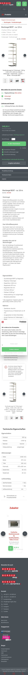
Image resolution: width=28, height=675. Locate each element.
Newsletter (4, 661)
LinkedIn (6, 604)
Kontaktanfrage (7, 599)
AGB (2, 653)
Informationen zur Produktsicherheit (11, 496)
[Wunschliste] (9, 516)
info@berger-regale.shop (10, 601)
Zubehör (4, 179)
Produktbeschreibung (7, 171)
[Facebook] (2, 609)
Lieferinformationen (6, 657)
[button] (3, 55)
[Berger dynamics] (11, 583)
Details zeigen (14, 343)
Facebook (6, 609)
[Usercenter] (24, 4)
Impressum (4, 651)
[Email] (2, 601)
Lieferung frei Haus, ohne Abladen (14, 106)
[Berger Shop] (11, 577)
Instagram (6, 606)
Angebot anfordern (14, 163)
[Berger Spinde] (11, 570)
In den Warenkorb (14, 144)
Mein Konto (4, 620)
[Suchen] (24, 9)
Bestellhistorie (5, 622)
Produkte (7, 14)
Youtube (6, 611)
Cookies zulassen (14, 349)
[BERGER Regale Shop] (7, 4)
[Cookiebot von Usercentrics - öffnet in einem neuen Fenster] (19, 322)
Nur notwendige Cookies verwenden (14, 352)
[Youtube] (2, 611)
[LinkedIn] (2, 604)
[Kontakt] (2, 599)
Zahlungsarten (5, 659)
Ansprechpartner (5, 649)
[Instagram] (2, 606)
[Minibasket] (18, 4)
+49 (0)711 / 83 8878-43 (10, 594)
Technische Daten (6, 175)
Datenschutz (4, 655)
